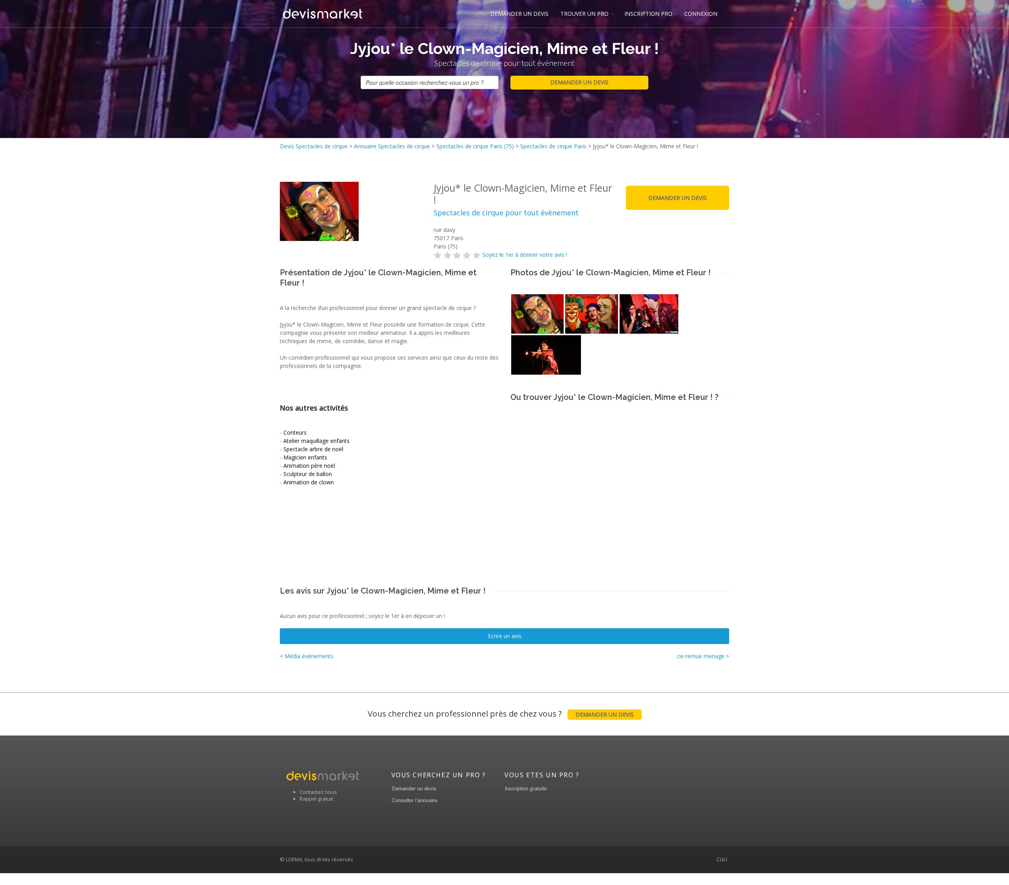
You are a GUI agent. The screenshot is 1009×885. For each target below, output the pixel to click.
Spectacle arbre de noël (313, 449)
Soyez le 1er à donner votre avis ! (524, 254)
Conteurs (295, 432)
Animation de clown (308, 482)
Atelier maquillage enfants (316, 440)
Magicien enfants (305, 457)
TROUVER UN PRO (584, 13)
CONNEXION (700, 13)
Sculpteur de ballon (307, 474)
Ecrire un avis (504, 636)
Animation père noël (309, 465)
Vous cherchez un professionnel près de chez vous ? (501, 713)
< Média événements (306, 656)
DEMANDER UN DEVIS (519, 13)
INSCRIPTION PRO (648, 13)
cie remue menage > (703, 656)
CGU (722, 859)
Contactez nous (318, 791)
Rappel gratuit (316, 798)
